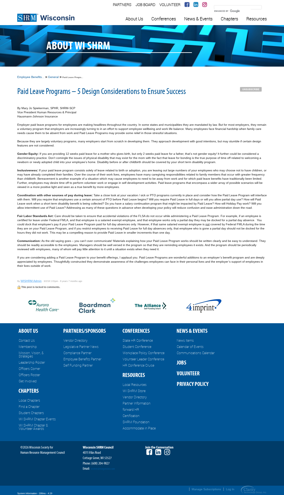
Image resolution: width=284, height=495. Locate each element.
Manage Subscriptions (206, 489)
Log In (230, 489)
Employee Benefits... (30, 77)
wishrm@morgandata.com (103, 469)
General (53, 77)
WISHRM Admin (31, 281)
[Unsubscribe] (252, 89)
